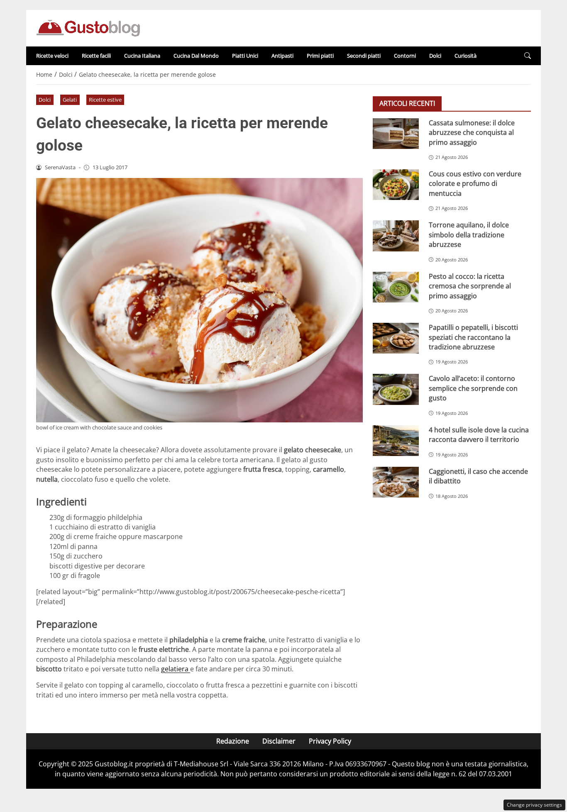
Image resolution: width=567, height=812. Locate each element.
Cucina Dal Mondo (196, 55)
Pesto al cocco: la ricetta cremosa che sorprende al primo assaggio (470, 286)
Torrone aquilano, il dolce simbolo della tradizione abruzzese (469, 234)
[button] (527, 56)
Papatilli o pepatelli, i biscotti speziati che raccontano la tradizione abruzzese (473, 337)
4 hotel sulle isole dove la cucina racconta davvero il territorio (479, 434)
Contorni (405, 55)
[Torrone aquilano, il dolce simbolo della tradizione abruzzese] (396, 235)
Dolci (435, 55)
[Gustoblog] (88, 27)
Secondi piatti (364, 55)
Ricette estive (105, 99)
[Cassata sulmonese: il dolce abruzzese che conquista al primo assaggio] (396, 133)
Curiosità (466, 55)
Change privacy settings (534, 804)
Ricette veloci (52, 55)
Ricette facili (96, 55)
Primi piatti (320, 55)
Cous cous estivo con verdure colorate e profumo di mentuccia (475, 183)
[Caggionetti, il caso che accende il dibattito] (396, 482)
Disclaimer (279, 741)
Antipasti (282, 55)
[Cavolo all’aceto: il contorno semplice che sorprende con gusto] (396, 389)
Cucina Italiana (142, 55)
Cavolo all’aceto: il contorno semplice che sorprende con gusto (473, 388)
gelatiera (175, 668)
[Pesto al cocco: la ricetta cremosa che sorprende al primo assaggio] (396, 287)
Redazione (232, 741)
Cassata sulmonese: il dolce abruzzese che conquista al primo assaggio (472, 132)
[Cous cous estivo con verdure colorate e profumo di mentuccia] (396, 184)
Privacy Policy (330, 741)
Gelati (70, 99)
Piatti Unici (245, 55)
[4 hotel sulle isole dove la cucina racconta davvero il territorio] (396, 440)
